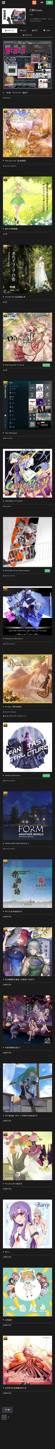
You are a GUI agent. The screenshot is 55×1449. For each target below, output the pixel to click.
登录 (42, 2)
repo (24, 30)
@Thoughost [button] (7, 506)
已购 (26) (10, 31)
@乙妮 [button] (5, 234)
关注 (35, 30)
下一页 (7, 1410)
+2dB (47, 30)
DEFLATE (28, 35)
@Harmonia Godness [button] (9, 166)
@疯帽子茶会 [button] (7, 917)
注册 (49, 2)
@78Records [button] (7, 98)
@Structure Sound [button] (9, 576)
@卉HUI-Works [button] (8, 438)
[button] (27, 93)
